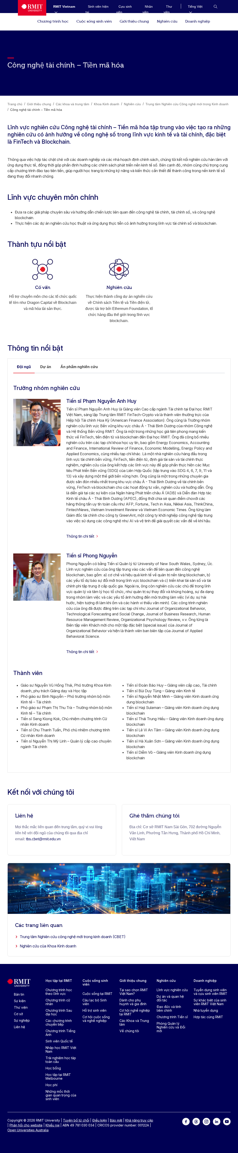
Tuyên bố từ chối (76, 1120)
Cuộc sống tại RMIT (97, 994)
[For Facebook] (186, 1121)
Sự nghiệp (22, 1020)
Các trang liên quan (39, 924)
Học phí (51, 1085)
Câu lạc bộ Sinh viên (95, 1002)
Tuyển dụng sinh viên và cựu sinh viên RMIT (210, 992)
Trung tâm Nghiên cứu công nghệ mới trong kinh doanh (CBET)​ (73, 936)
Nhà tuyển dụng (206, 1010)
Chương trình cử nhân (58, 1002)
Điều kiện (99, 1120)
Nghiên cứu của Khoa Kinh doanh (48, 946)
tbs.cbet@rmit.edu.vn (43, 839)
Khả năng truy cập (139, 1120)
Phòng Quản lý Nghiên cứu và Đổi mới (171, 1027)
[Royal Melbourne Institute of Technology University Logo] (32, 8)
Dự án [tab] (45, 367)
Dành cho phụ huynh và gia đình (132, 1002)
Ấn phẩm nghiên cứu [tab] (79, 367)
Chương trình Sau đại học (59, 1012)
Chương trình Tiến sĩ (172, 1017)
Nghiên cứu (167, 21)
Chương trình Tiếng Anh (60, 1033)
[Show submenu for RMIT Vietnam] (54, 12)
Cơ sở (18, 1014)
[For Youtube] (227, 1121)
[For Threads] (196, 1121)
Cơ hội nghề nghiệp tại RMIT (134, 1012)
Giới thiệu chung (134, 21)
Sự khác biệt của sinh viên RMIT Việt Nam (210, 1002)
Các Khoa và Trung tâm (134, 1022)
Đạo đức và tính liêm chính (169, 1008)
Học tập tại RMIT (59, 981)
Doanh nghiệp (197, 21)
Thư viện (21, 1007)
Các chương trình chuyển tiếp (59, 1022)
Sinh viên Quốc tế (59, 1041)
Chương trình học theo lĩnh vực (59, 992)
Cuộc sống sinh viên (94, 21)
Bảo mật (116, 1120)
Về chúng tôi (129, 1031)
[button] (215, 6)
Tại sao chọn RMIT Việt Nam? (133, 992)
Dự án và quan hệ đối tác (170, 998)
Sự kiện (20, 1001)
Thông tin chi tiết (80, 536)
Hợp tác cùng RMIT (208, 1017)
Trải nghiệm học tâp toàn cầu (61, 1060)
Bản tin (19, 994)
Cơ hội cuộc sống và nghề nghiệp (96, 1019)
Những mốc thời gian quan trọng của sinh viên (61, 1095)
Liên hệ (19, 1027)
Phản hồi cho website (26, 1125)
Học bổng (53, 1068)
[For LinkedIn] (216, 1121)
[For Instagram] (206, 1121)
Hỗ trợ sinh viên (94, 1010)
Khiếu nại (53, 1125)
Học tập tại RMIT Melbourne (58, 1076)
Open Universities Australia (28, 1130)
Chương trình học (53, 21)
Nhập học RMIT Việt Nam (61, 1049)
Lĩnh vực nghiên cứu (172, 990)
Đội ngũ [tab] (24, 367)
